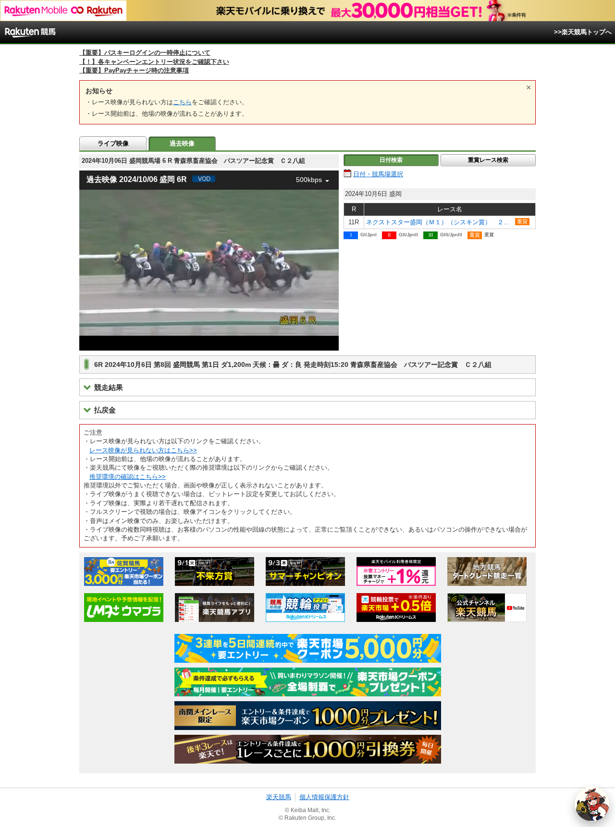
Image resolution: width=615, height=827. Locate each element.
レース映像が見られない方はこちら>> (143, 450)
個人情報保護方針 (324, 797)
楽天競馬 (278, 797)
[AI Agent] (592, 804)
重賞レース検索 (488, 160)
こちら (182, 102)
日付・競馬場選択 (378, 174)
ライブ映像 (113, 143)
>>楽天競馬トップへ (583, 32)
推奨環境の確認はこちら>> (127, 476)
